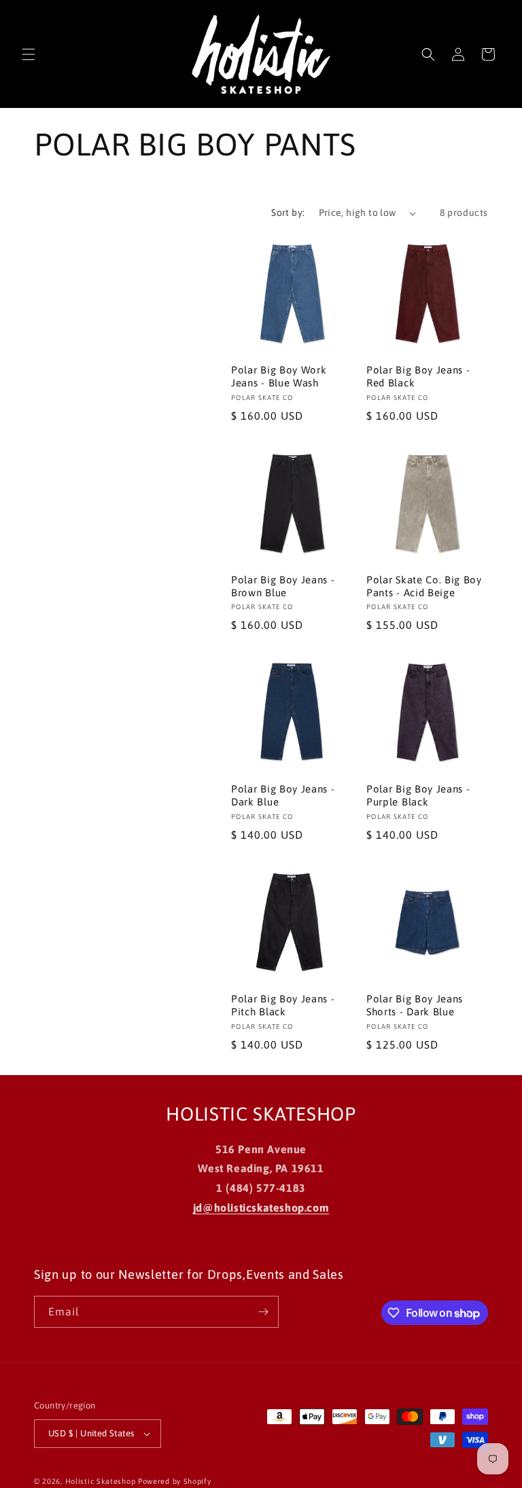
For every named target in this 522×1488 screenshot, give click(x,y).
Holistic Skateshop (100, 1481)
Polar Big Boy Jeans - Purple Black (418, 795)
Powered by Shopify (174, 1481)
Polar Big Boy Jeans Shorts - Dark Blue (414, 1005)
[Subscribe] (263, 1312)
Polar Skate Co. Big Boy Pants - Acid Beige (424, 586)
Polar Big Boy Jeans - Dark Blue (283, 795)
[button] (29, 54)
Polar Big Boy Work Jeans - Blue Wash (278, 376)
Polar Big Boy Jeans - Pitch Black (283, 1005)
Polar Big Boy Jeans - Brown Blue (283, 586)
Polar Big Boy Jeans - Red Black (418, 376)
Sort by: (287, 212)
